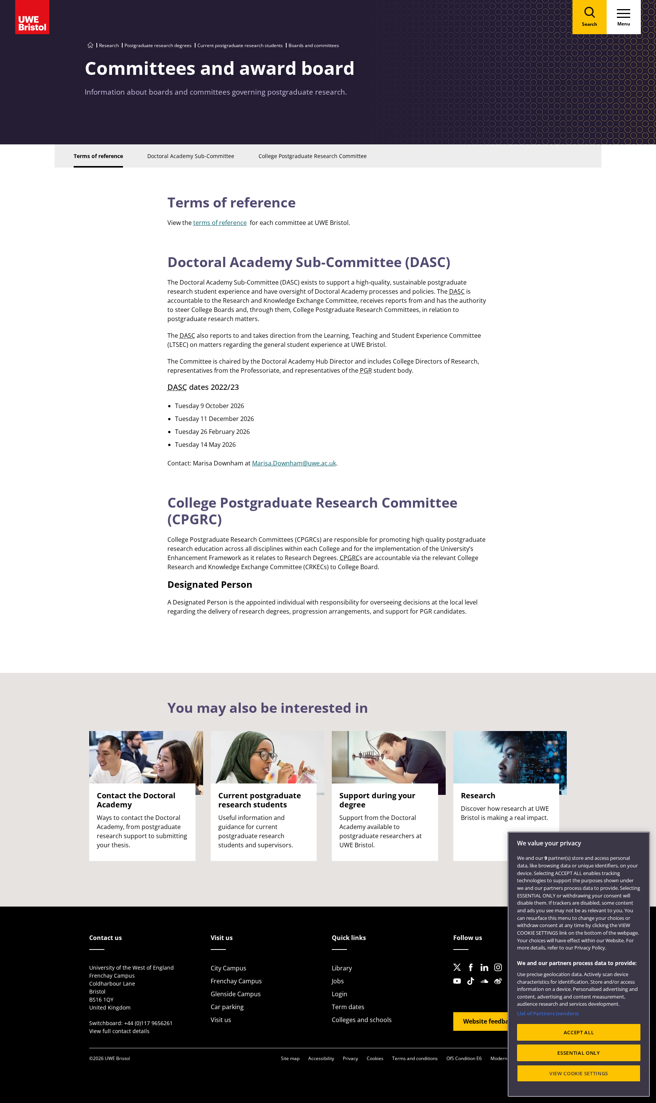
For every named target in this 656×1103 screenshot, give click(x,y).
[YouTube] (459, 987)
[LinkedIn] (487, 973)
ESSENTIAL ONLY (578, 1052)
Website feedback (489, 1021)
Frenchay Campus (236, 981)
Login (339, 994)
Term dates (348, 1007)
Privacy (350, 1058)
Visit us (221, 1020)
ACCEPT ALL (579, 1032)
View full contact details (119, 1031)
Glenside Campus (236, 994)
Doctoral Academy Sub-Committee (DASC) (308, 262)
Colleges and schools (362, 1020)
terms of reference (220, 222)
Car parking (227, 1007)
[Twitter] (459, 973)
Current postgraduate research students (240, 45)
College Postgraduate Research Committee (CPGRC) (312, 510)
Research (109, 45)
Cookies (375, 1058)
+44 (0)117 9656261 (148, 1023)
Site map (290, 1058)
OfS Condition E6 (464, 1058)
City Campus (228, 968)
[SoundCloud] (487, 987)
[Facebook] (473, 973)
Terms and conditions (415, 1058)
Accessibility (321, 1058)
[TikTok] (473, 987)
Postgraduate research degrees (158, 45)
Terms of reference (231, 202)
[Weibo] (500, 987)
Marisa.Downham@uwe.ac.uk (294, 463)
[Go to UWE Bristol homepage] (90, 45)
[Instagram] (500, 973)
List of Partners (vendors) (548, 1013)
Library (342, 968)
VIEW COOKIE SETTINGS (578, 1073)
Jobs (338, 981)
